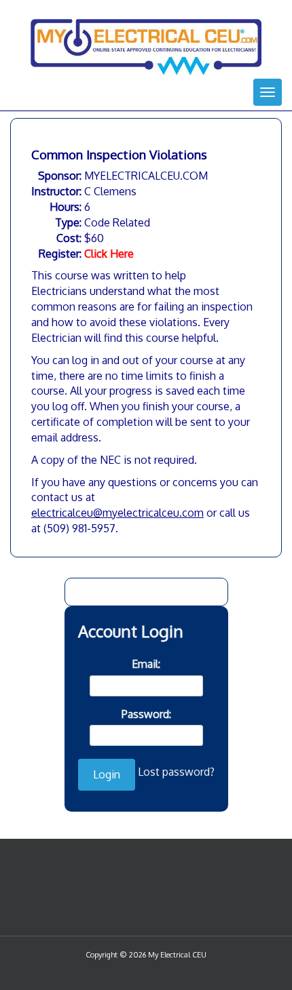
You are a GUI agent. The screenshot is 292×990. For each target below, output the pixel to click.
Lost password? (176, 771)
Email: (146, 664)
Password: (146, 714)
